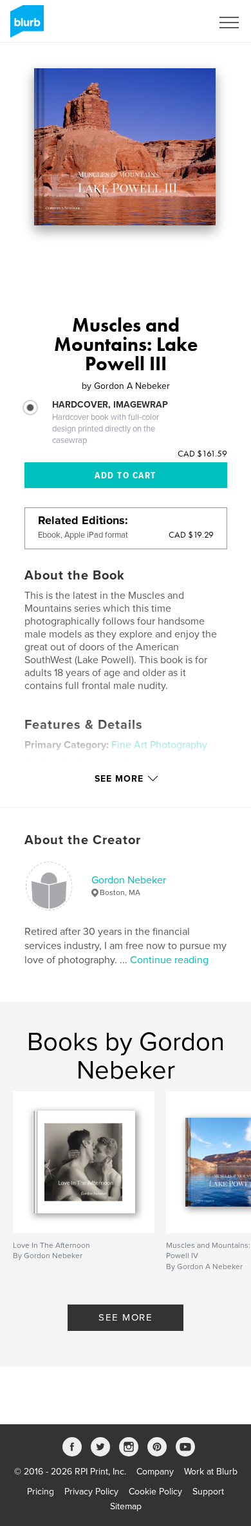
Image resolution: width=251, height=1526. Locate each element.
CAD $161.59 (202, 453)
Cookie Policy (155, 1491)
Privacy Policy (91, 1491)
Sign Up (179, 22)
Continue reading (169, 960)
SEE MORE (125, 1317)
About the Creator (82, 840)
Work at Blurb (210, 1471)
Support (208, 1491)
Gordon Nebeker (128, 880)
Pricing (40, 1491)
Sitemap (126, 1506)
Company (155, 1471)
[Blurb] (24, 26)
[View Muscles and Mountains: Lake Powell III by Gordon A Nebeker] (125, 146)
